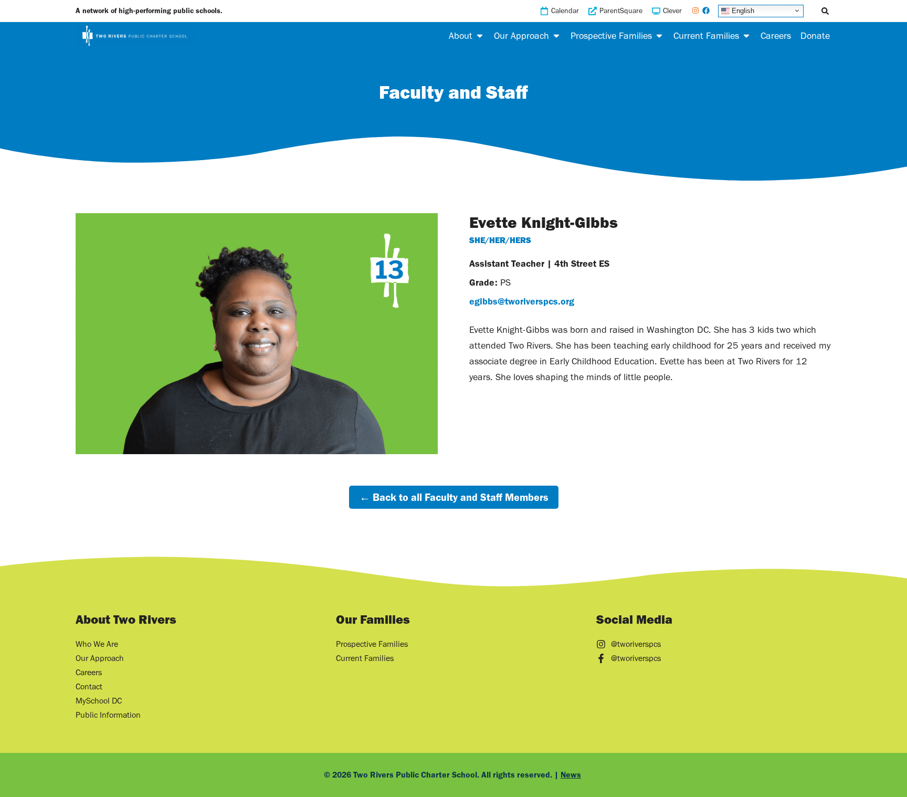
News (571, 775)
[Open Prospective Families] (659, 35)
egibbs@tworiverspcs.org (521, 301)
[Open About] (479, 35)
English (742, 10)
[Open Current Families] (746, 35)
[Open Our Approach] (556, 35)
